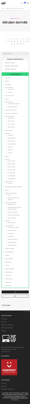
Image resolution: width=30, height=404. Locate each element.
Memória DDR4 (11, 170)
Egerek (7, 99)
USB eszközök (8, 279)
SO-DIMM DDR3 (11, 176)
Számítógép (8, 262)
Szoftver (7, 265)
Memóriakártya (9, 181)
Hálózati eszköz (9, 102)
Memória (7, 159)
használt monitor (10, 69)
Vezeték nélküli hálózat (14, 103)
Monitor (7, 190)
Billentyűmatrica (12, 204)
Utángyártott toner (12, 242)
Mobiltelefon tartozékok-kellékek (13, 187)
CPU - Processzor (9, 95)
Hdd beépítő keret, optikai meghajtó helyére (14, 208)
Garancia (3, 322)
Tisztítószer (8, 275)
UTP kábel (10, 153)
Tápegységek (8, 272)
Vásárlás (3, 330)
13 (11, 41)
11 (6, 41)
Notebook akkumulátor (14, 215)
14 (14, 41)
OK (15, 292)
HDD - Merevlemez (10, 116)
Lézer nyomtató (12, 222)
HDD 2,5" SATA (11, 121)
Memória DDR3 (11, 167)
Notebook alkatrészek (11, 193)
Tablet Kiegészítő (9, 268)
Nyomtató (7, 221)
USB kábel (10, 150)
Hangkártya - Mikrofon (11, 110)
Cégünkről (3, 383)
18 (26, 41)
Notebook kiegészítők (10, 202)
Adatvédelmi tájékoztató (7, 389)
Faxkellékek (11, 236)
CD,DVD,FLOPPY (9, 87)
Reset (15, 296)
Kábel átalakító (11, 138)
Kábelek (7, 133)
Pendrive (7, 255)
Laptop (7, 156)
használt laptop (10, 63)
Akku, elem (8, 78)
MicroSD (10, 183)
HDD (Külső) (11, 118)
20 (11, 43)
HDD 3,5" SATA (11, 124)
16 (20, 41)
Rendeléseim (4, 319)
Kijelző (9, 195)
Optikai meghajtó (9, 248)
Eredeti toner (11, 233)
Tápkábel (10, 147)
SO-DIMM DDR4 (11, 179)
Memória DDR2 (11, 164)
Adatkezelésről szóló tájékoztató (19, 398)
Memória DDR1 (11, 161)
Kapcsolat (3, 386)
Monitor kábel (11, 141)
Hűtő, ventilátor (9, 130)
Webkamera (8, 285)
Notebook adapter (12, 212)
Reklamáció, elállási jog (7, 325)
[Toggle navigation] (28, 3)
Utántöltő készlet (12, 245)
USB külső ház (11, 127)
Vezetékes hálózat (12, 106)
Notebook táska (12, 218)
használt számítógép (11, 66)
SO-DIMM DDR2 (11, 173)
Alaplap (7, 81)
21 (14, 43)
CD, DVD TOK (11, 89)
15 (17, 41)
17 (23, 41)
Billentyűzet (8, 84)
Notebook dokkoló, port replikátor (14, 198)
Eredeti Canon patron (13, 227)
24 (23, 43)
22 (17, 43)
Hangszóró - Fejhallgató (11, 113)
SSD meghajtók (9, 258)
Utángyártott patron (13, 239)
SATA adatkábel (12, 144)
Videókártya (8, 282)
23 (20, 43)
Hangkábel (10, 135)
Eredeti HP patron (12, 230)
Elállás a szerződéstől (7, 328)
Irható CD (10, 92)
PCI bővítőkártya (9, 252)
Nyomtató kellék (9, 225)
